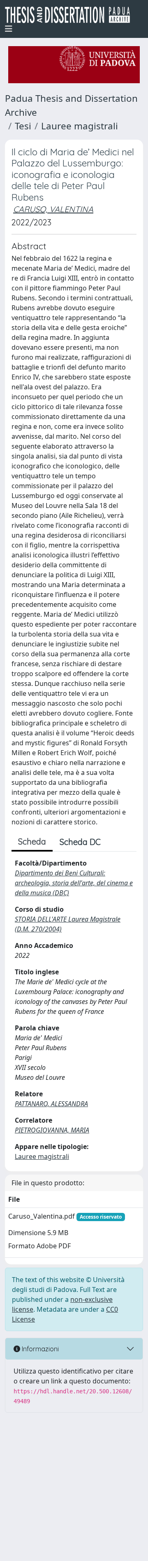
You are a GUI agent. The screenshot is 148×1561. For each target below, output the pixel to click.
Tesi (23, 125)
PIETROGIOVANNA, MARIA (52, 1130)
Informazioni (39, 1349)
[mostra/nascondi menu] (8, 29)
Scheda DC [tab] (80, 842)
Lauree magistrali (79, 125)
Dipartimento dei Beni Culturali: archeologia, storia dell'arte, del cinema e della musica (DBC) (74, 882)
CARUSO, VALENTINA (53, 209)
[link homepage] (70, 15)
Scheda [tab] (32, 841)
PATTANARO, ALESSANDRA (51, 1103)
